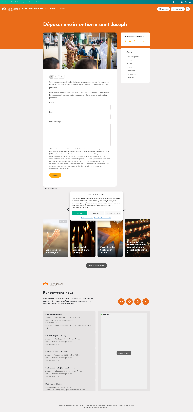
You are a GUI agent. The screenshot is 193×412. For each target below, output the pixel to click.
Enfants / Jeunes (133, 57)
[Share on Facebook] (134, 41)
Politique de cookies (87, 218)
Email (51, 112)
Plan (78, 318)
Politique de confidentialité (126, 405)
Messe (129, 64)
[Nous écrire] (145, 301)
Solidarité (130, 78)
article (56, 77)
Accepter (80, 213)
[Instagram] (129, 301)
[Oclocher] (137, 301)
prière (62, 77)
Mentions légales (112, 405)
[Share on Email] (143, 41)
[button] (55, 175)
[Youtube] (121, 301)
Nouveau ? (179, 9)
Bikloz (107, 407)
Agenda (25, 2)
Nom (51, 102)
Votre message (55, 121)
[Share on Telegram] (130, 41)
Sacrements (131, 74)
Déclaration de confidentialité (102, 218)
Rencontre (131, 71)
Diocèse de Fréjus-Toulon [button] (12, 2)
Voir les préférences (113, 213)
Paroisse (31, 2)
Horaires (164, 9)
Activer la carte (124, 353)
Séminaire (39, 2)
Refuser (96, 213)
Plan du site (102, 405)
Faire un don (47, 2)
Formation (131, 60)
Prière (129, 67)
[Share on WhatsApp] (125, 41)
